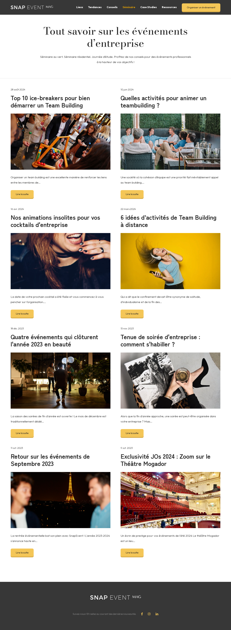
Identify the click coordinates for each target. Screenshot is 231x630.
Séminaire (129, 7)
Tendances (95, 7)
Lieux (79, 7)
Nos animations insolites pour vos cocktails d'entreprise (55, 221)
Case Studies (148, 7)
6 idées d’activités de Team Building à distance (168, 221)
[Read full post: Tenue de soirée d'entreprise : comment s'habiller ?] (170, 381)
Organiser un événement (201, 7)
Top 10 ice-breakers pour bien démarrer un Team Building (50, 101)
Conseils (112, 7)
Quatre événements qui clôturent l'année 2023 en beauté (54, 340)
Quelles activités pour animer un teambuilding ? (163, 101)
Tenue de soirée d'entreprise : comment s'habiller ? (160, 340)
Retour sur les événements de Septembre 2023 (50, 460)
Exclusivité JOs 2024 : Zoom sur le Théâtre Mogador (166, 460)
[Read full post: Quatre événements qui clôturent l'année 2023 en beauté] (60, 381)
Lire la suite (22, 194)
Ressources (169, 7)
